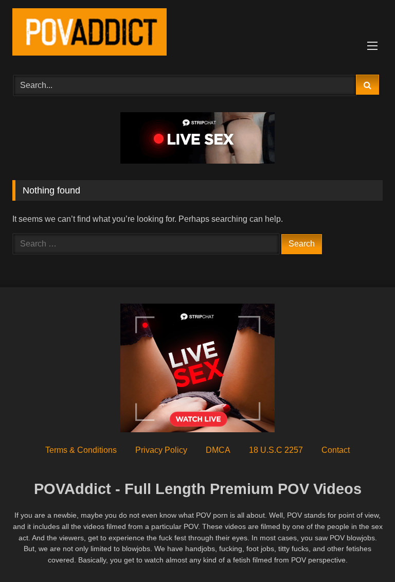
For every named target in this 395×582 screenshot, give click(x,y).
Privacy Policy (161, 450)
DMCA (218, 450)
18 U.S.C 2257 (276, 450)
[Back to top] (363, 551)
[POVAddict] (197, 33)
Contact (335, 450)
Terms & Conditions (81, 450)
